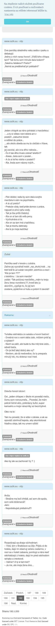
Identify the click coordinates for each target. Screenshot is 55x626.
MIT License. (19, 621)
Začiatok (8, 592)
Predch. (20, 592)
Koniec (23, 603)
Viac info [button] (9, 14)
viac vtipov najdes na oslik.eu (17, 98)
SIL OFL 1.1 (12, 624)
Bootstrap (6, 618)
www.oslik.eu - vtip (13, 41)
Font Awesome (31, 621)
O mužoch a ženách (24, 82)
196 (6, 603)
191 (13, 598)
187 (29, 592)
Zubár (7, 254)
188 (36, 592)
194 (35, 598)
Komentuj (7, 79)
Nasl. (13, 603)
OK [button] (27, 22)
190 (6, 598)
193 (28, 598)
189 (44, 592)
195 (42, 598)
